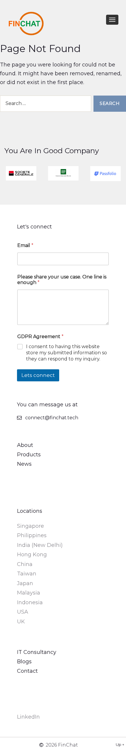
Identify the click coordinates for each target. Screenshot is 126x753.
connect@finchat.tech (51, 417)
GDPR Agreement (40, 336)
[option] (21, 173)
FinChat (68, 745)
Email (25, 245)
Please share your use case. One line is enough (61, 279)
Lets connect (38, 375)
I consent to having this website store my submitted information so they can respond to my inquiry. (66, 353)
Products (29, 454)
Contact (27, 671)
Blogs (24, 661)
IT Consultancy (36, 652)
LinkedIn (28, 717)
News (24, 464)
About (25, 445)
